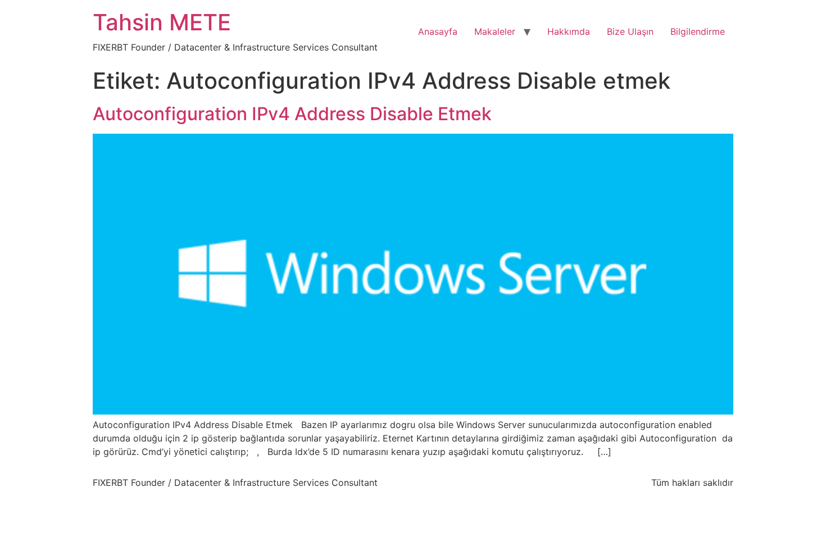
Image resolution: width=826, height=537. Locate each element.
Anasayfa (437, 31)
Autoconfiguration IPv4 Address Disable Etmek (292, 114)
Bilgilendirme (697, 31)
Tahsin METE (162, 22)
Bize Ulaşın (630, 31)
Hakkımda (568, 31)
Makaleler (494, 31)
